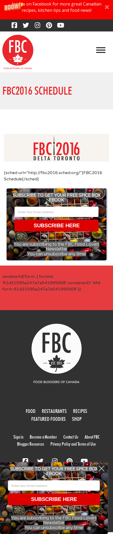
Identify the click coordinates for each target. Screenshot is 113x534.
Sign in (18, 437)
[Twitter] (25, 26)
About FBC (92, 437)
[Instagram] (37, 26)
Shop (77, 419)
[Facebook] (14, 26)
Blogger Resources (30, 444)
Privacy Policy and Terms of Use (73, 444)
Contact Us (70, 437)
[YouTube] (60, 26)
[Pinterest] (49, 26)
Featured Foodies (48, 419)
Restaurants (54, 411)
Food (31, 411)
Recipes (80, 411)
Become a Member (43, 437)
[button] (56, 9)
